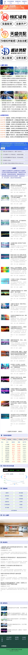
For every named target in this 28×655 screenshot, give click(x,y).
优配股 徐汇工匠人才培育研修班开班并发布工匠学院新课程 (18, 185)
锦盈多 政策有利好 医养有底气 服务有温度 (19, 429)
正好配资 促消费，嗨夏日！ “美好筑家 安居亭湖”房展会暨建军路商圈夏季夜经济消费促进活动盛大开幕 (19, 353)
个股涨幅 (3, 558)
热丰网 (3, 148)
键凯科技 (7, 575)
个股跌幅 (9, 558)
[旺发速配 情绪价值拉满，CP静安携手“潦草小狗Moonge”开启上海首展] (21, 95)
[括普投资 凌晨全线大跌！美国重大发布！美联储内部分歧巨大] (7, 95)
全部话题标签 (14, 629)
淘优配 (21, 623)
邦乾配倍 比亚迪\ (7, 160)
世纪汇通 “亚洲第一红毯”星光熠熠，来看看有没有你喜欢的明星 (19, 476)
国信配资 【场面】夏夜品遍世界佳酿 (18, 489)
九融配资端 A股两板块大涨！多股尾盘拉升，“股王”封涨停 (19, 291)
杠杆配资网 (7, 623)
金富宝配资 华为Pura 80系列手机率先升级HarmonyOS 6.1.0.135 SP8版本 (19, 416)
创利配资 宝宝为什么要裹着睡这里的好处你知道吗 (14, 105)
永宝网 (7, 618)
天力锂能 (7, 563)
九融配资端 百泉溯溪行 (16, 465)
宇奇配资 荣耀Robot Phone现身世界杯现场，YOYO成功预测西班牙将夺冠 (19, 390)
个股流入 (15, 558)
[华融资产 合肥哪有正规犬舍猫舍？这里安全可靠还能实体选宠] (7, 71)
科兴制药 (7, 577)
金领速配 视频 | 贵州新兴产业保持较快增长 (18, 243)
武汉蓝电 (7, 571)
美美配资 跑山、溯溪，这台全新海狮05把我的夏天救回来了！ (18, 525)
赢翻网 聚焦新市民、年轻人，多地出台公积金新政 (18, 340)
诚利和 (7, 612)
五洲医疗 (7, 579)
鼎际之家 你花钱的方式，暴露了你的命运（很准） (14, 151)
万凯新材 (7, 573)
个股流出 (20, 558)
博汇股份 (7, 581)
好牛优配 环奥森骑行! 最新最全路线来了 (19, 452)
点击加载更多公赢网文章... (14, 551)
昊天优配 (21, 612)
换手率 (25, 558)
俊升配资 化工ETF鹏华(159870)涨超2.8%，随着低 (14, 82)
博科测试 (7, 567)
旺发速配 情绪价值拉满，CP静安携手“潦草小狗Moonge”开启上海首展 (19, 501)
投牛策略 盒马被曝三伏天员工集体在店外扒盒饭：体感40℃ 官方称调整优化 (19, 403)
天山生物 (7, 565)
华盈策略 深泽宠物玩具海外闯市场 (18, 232)
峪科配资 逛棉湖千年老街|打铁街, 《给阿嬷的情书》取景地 (18, 441)
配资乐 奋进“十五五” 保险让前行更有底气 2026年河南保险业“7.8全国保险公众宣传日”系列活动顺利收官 (18, 256)
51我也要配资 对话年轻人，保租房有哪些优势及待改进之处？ (18, 327)
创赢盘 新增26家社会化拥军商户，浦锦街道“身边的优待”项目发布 (18, 208)
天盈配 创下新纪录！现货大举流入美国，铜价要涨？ (18, 304)
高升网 (21, 620)
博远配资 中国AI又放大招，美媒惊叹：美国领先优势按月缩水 (18, 377)
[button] (2, 596)
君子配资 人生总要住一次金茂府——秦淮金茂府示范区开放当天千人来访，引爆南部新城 (19, 366)
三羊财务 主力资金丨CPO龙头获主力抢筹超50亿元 (18, 279)
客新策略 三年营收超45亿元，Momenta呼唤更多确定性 (17, 537)
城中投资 (7, 615)
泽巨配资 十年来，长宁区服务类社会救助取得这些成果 (18, 221)
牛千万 (21, 626)
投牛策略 (7, 626)
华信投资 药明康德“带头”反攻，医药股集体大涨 (19, 316)
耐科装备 (7, 569)
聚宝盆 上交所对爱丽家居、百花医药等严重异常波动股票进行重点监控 (19, 268)
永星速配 (21, 618)
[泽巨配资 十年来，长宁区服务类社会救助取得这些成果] (21, 71)
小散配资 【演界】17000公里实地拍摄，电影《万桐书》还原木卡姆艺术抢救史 (19, 514)
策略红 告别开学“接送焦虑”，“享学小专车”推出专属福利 (18, 196)
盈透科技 (7, 620)
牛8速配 (21, 615)
